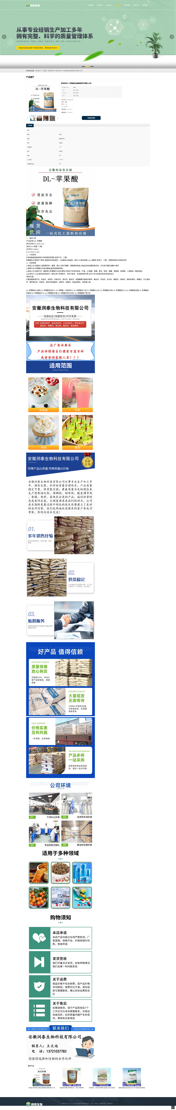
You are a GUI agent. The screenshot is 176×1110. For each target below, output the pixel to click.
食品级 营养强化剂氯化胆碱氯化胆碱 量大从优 (42, 1087)
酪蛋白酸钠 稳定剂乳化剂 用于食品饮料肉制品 (132, 1087)
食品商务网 (110, 1103)
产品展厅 (44, 70)
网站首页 (38, 70)
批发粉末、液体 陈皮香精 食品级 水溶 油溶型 (102, 1087)
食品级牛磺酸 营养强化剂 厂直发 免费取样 (72, 1087)
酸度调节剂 (51, 70)
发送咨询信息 (91, 118)
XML (91, 1103)
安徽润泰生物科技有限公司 (82, 1103)
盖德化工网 (102, 1103)
